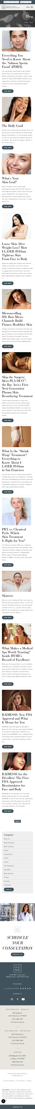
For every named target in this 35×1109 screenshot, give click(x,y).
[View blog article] (16, 40)
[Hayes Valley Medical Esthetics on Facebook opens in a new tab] (17, 999)
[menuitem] (12, 999)
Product (6, 877)
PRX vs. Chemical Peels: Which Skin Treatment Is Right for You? (14, 535)
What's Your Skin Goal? (10, 180)
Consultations (8, 854)
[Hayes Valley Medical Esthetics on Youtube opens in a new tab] (23, 999)
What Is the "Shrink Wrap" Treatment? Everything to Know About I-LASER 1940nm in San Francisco (15, 460)
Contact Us (17, 954)
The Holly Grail (12, 125)
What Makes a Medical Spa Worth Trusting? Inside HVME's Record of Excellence (17, 654)
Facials (6, 862)
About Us (7, 839)
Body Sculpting (8, 846)
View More (8, 91)
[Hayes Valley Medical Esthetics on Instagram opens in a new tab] (12, 999)
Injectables (7, 869)
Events (6, 858)
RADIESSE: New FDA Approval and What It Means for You (17, 718)
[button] (3, 1101)
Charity (6, 850)
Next (17, 821)
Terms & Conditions (9, 1080)
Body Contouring (9, 842)
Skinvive (7, 595)
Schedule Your (17, 943)
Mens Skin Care (9, 873)
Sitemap (29, 1080)
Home (26, 22)
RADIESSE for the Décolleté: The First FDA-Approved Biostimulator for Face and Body (15, 781)
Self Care (7, 881)
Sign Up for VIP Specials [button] (11, 2)
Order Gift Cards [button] (26, 2)
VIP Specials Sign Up (17, 1022)
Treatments (7, 885)
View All (9, 889)
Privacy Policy (21, 1080)
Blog (31, 22)
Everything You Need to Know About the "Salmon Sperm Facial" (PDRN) (16, 61)
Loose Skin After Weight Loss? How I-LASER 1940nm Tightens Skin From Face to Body (14, 251)
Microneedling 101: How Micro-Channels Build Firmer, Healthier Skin (17, 318)
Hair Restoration (9, 865)
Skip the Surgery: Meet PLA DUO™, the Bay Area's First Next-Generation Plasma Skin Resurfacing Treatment (17, 386)
